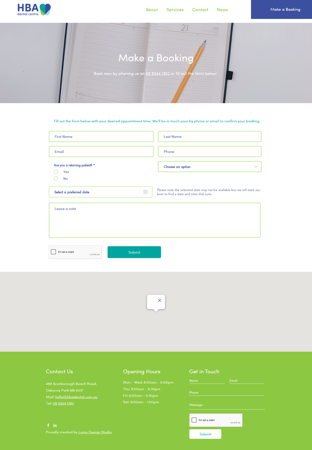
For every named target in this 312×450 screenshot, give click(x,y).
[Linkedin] (55, 425)
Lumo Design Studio (95, 432)
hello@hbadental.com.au (76, 397)
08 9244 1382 (157, 73)
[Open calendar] (145, 192)
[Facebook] (48, 425)
